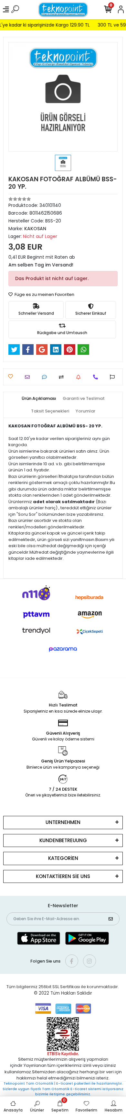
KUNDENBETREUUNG (63, 840)
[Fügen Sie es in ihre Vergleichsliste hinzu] (62, 377)
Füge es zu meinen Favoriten (44, 294)
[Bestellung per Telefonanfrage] (97, 377)
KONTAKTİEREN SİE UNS (63, 876)
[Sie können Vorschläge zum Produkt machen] (114, 377)
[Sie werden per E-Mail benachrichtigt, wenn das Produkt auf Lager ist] (80, 377)
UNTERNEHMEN (63, 822)
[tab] (39, 398)
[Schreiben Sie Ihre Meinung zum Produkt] (46, 377)
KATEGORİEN (63, 858)
